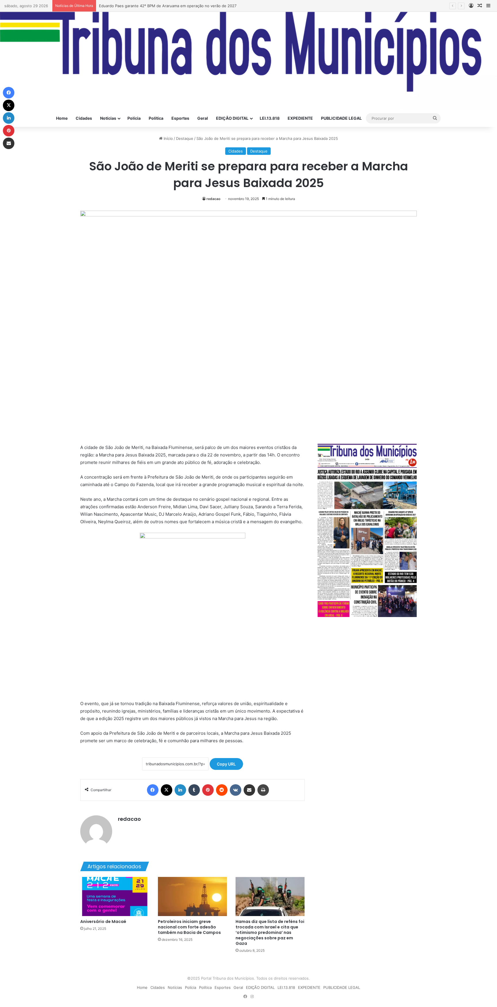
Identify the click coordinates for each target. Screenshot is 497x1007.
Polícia (134, 118)
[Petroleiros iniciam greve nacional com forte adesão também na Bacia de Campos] (192, 896)
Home (62, 118)
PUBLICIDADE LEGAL (341, 118)
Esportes (180, 118)
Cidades (84, 118)
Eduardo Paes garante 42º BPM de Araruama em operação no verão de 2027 (167, 5)
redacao (213, 199)
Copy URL (226, 764)
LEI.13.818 (270, 118)
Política (156, 118)
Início (168, 138)
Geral (202, 118)
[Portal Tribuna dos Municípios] (248, 61)
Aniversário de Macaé (103, 921)
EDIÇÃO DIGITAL (232, 118)
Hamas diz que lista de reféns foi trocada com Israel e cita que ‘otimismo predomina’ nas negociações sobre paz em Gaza (270, 932)
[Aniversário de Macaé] (114, 896)
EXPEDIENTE (300, 118)
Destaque (184, 138)
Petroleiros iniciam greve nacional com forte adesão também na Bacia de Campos (189, 927)
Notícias (108, 118)
